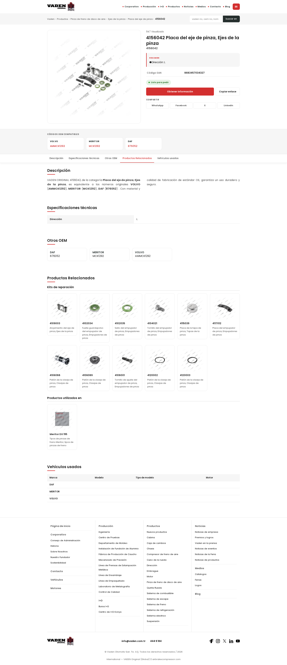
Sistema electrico (156, 615)
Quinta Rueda (154, 587)
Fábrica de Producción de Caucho (118, 554)
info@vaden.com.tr (133, 641)
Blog (227, 6)
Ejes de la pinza (116, 19)
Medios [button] (201, 6)
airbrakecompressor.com (166, 659)
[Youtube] (238, 641)
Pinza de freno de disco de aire (88, 19)
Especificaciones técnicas (84, 158)
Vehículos (56, 579)
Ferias (198, 579)
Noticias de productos (207, 559)
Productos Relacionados (137, 158)
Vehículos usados (168, 158)
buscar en (231, 18)
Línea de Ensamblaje (110, 575)
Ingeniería (104, 532)
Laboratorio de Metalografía (114, 586)
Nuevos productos (157, 532)
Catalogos (200, 574)
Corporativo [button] (132, 6)
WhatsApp (157, 105)
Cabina (151, 537)
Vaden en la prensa (206, 543)
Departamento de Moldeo (113, 543)
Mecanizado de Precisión (113, 559)
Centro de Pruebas (109, 537)
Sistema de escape (157, 599)
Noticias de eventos (206, 548)
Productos (174, 6)
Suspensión (153, 621)
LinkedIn (228, 105)
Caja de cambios (156, 543)
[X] (225, 641)
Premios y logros (204, 537)
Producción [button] (149, 6)
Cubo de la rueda (156, 559)
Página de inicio (60, 526)
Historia (54, 546)
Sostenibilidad (58, 562)
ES (236, 6)
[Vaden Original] (61, 6)
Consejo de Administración (65, 540)
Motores (55, 588)
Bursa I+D (104, 606)
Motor (150, 576)
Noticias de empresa (206, 532)
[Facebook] (211, 641)
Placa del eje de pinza (140, 19)
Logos (198, 585)
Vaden (50, 19)
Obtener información (180, 91)
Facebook (181, 105)
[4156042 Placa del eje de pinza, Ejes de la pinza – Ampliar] (94, 76)
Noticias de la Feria (205, 554)
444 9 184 (156, 641)
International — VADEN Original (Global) (128, 659)
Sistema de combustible (160, 593)
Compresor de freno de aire (162, 554)
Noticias (188, 6)
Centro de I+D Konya (110, 611)
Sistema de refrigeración (160, 610)
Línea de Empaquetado (112, 580)
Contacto (215, 6)
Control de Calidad (109, 592)
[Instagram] (218, 641)
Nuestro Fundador (60, 557)
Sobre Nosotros (59, 551)
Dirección (152, 565)
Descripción (56, 158)
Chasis (150, 548)
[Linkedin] (231, 641)
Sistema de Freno (156, 604)
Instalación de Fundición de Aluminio (119, 548)
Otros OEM (111, 158)
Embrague (152, 571)
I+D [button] (162, 6)
